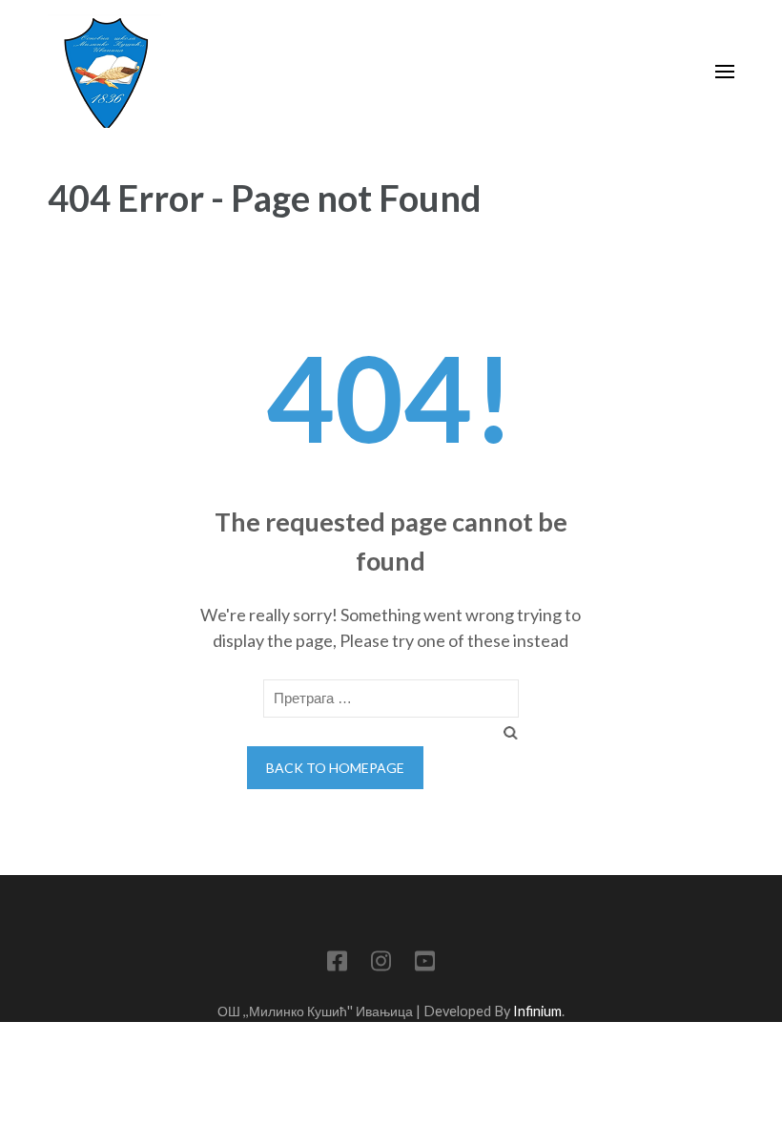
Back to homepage (335, 768)
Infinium (537, 1011)
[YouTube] (425, 964)
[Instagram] (381, 964)
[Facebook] (337, 964)
